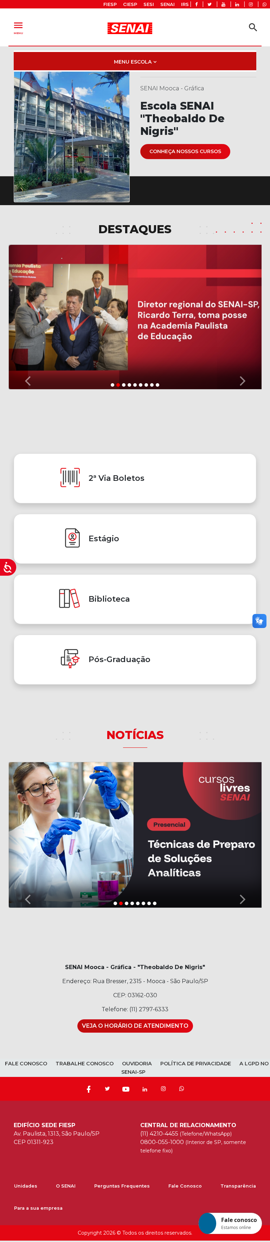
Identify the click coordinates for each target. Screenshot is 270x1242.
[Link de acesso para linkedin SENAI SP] (237, 4)
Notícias (135, 735)
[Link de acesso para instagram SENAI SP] (251, 4)
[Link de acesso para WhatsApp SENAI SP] (264, 4)
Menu (18, 27)
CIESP (130, 4)
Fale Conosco (185, 1186)
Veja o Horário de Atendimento (135, 1025)
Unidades (25, 1186)
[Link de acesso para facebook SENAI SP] (196, 4)
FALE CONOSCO (26, 1063)
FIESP (110, 4)
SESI (148, 4)
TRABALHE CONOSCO (85, 1063)
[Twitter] (107, 1088)
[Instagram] (163, 1088)
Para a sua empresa (38, 1208)
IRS (185, 4)
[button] (27, 316)
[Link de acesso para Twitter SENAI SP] (209, 4)
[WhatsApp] (181, 1088)
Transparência (238, 1186)
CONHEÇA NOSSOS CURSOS (185, 151)
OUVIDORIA (137, 1063)
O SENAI (66, 1186)
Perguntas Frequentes (122, 1186)
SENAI (167, 4)
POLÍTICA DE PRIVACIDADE (195, 1063)
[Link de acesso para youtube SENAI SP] (223, 4)
